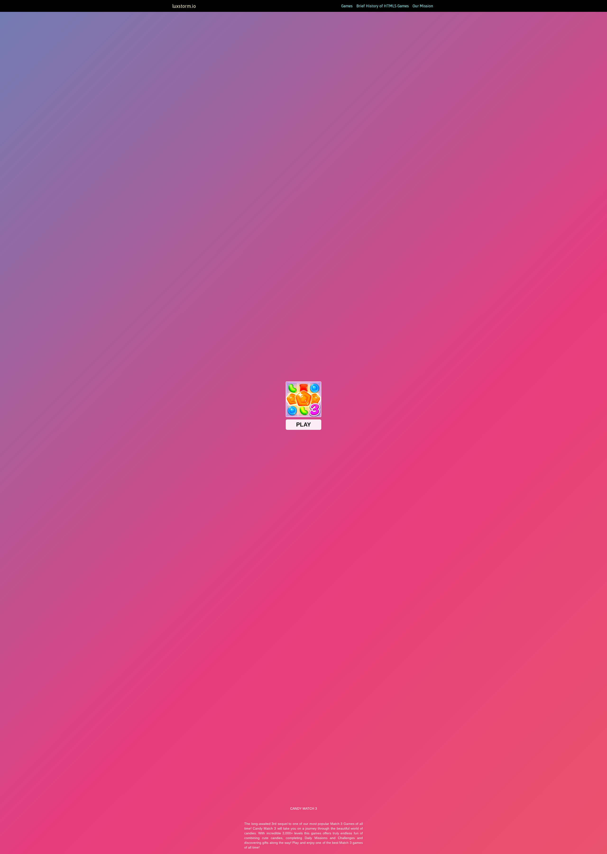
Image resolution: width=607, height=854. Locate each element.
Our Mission (423, 6)
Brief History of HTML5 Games (382, 6)
